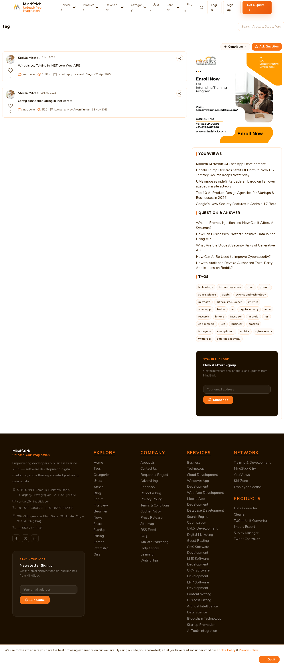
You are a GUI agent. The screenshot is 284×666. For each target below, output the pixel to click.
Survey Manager (246, 533)
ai (232, 309)
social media (206, 324)
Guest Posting (198, 540)
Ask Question (269, 47)
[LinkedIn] (35, 538)
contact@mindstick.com (33, 501)
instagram (204, 331)
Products (88, 7)
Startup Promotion (201, 625)
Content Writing (199, 594)
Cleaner (240, 514)
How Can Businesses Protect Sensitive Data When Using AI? (235, 236)
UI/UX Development (202, 528)
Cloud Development (202, 475)
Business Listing (199, 600)
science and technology (251, 294)
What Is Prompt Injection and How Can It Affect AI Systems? (235, 225)
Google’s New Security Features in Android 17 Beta (236, 203)
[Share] (179, 58)
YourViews (242, 475)
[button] (10, 70)
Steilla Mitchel (28, 58)
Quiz (97, 554)
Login (214, 7)
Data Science (197, 612)
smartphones (225, 331)
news (250, 287)
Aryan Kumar (81, 109)
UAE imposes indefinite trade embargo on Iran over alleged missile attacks (235, 184)
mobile (244, 331)
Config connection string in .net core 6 (45, 101)
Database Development (205, 510)
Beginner (100, 511)
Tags (97, 468)
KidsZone (241, 481)
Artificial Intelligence (202, 606)
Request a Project (154, 475)
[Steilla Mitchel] (10, 60)
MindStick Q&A (245, 468)
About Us (147, 462)
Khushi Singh (85, 74)
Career (170, 7)
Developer (111, 7)
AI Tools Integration (202, 631)
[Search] (201, 8)
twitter (221, 309)
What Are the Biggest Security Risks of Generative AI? (235, 248)
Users (154, 7)
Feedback (147, 487)
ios (266, 316)
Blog (97, 493)
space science (207, 294)
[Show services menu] (74, 7)
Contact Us (148, 468)
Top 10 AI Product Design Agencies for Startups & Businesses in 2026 (235, 195)
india (267, 309)
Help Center (149, 548)
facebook (236, 316)
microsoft (204, 302)
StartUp (99, 530)
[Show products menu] (97, 7)
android (253, 316)
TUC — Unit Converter (250, 520)
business (237, 324)
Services (66, 7)
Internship (101, 548)
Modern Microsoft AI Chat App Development (231, 164)
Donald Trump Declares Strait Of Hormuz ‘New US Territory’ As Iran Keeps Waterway (235, 172)
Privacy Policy (151, 499)
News (98, 517)
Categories (102, 475)
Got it (271, 659)
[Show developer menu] (122, 7)
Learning (147, 554)
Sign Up (230, 7)
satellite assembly (228, 339)
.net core (28, 74)
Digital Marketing (200, 534)
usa (223, 324)
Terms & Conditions (155, 505)
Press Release (151, 517)
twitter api (204, 339)
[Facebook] (16, 538)
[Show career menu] (178, 7)
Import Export (244, 526)
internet (253, 302)
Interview (101, 505)
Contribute (235, 46)
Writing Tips (149, 560)
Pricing (189, 7)
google (264, 287)
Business (193, 462)
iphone (219, 316)
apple (226, 294)
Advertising (149, 481)
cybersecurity (263, 331)
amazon (254, 324)
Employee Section (248, 487)
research (203, 316)
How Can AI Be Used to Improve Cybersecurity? (233, 256)
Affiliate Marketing (154, 542)
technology (205, 287)
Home (98, 462)
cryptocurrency (249, 309)
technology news (230, 287)
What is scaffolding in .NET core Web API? (49, 65)
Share (98, 524)
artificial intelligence (229, 302)
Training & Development (252, 462)
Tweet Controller (247, 539)
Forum (98, 499)
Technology (196, 468)
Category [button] (136, 7)
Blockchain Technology (204, 618)
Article (99, 487)
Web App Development (205, 493)
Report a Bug (150, 493)
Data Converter (245, 508)
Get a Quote (255, 5)
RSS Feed (148, 530)
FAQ (143, 536)
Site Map (147, 524)
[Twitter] (25, 538)
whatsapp (204, 309)
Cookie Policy (150, 511)
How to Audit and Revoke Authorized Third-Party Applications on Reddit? (234, 265)
